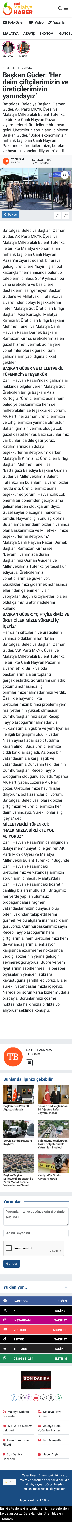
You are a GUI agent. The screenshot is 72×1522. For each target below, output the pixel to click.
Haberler (10, 67)
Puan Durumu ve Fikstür (16, 1442)
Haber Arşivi (51, 1454)
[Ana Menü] (66, 8)
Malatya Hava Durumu (50, 1414)
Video (38, 22)
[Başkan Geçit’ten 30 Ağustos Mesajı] (18, 1094)
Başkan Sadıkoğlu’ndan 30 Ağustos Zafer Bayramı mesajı (53, 1109)
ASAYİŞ (29, 33)
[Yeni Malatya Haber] (18, 8)
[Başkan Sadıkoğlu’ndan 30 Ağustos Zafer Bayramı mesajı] (53, 1094)
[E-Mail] (29, 1062)
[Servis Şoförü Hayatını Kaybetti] (18, 1129)
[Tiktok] (43, 1397)
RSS (11, 1482)
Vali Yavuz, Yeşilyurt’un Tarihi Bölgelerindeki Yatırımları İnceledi (53, 1144)
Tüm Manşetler (52, 1440)
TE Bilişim (33, 1054)
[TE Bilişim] (13, 1056)
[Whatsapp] (58, 1397)
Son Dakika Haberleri (12, 1457)
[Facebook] (14, 1397)
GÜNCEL (27, 67)
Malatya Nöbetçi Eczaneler (16, 1414)
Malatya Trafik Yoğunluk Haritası (50, 1428)
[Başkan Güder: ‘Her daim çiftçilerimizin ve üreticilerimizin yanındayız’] (36, 189)
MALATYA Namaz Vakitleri (17, 1428)
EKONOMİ (46, 33)
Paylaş (12, 214)
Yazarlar (59, 22)
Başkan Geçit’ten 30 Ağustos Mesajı (16, 1107)
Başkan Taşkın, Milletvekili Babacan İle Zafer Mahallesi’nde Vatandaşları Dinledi (18, 1180)
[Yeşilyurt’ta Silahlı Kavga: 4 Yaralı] (53, 1163)
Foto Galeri (15, 22)
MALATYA (11, 33)
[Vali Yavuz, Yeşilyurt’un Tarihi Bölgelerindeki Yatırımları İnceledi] (53, 1129)
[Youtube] (36, 1397)
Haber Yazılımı (28, 1500)
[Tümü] (67, 1287)
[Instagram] (28, 1397)
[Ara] (60, 8)
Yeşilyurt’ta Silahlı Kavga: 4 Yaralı (49, 1177)
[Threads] (51, 1397)
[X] (21, 1397)
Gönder (11, 1263)
